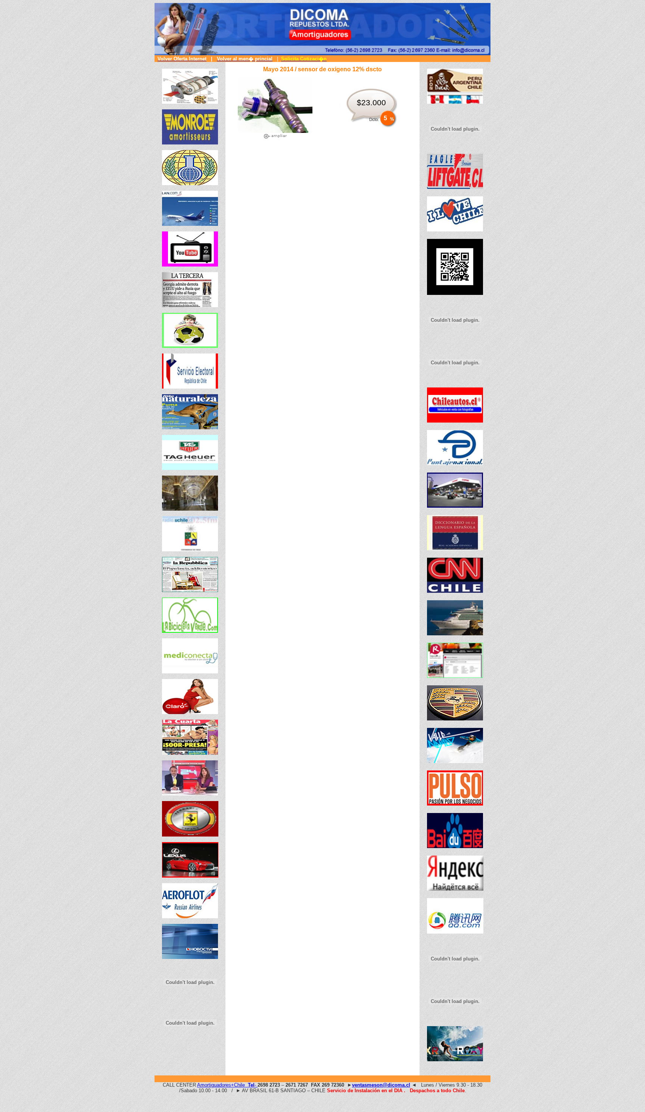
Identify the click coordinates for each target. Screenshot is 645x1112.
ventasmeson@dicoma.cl (381, 1085)
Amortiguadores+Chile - (227, 1085)
